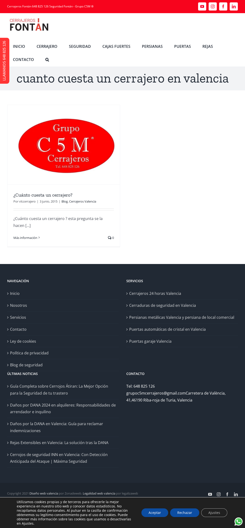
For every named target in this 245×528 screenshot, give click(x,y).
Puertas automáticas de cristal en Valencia (167, 329)
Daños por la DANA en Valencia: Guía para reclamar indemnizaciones (56, 427)
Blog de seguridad (26, 365)
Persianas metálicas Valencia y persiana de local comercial (181, 317)
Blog (64, 201)
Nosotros (18, 305)
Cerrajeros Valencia (82, 201)
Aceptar (155, 512)
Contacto (18, 329)
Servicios (18, 317)
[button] (47, 59)
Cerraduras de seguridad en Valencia (162, 305)
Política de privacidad (29, 353)
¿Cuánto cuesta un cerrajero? (42, 195)
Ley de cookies (23, 341)
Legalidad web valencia (99, 493)
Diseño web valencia (43, 493)
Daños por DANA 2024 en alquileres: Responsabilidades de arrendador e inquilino (63, 408)
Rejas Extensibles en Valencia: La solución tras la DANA (59, 442)
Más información (25, 238)
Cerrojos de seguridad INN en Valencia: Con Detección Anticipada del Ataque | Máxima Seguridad (59, 458)
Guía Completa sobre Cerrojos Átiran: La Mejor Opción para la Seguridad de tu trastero (59, 390)
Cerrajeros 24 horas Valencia (155, 293)
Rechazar (184, 512)
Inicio (15, 293)
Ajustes (214, 512)
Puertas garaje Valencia (150, 341)
